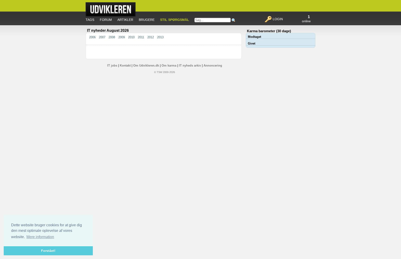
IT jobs (112, 65)
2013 (160, 37)
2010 (132, 37)
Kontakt (125, 65)
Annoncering (213, 65)
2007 (102, 37)
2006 (93, 37)
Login (277, 19)
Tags (90, 20)
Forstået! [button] (48, 251)
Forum (106, 20)
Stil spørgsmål (174, 20)
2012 (151, 37)
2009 (122, 37)
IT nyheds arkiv (190, 65)
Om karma (169, 65)
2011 (141, 37)
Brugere (147, 20)
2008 (112, 37)
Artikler (125, 20)
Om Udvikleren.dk (146, 65)
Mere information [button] (40, 237)
